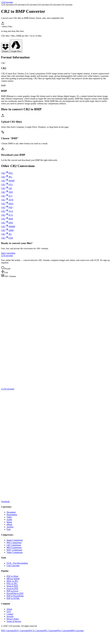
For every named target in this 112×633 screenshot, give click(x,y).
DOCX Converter (36, 630)
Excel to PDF (12, 588)
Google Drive (16, 51)
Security (10, 616)
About (9, 609)
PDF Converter (7, 630)
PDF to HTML (13, 598)
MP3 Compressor (14, 547)
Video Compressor (15, 552)
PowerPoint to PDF (15, 593)
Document (11, 512)
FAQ (9, 611)
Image (9, 522)
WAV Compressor (14, 550)
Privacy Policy (13, 619)
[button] (56, 29)
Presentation (12, 514)
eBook (9, 524)
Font (9, 529)
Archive (10, 527)
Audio (9, 519)
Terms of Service (14, 621)
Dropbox (5, 51)
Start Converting (8, 253)
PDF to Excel (12, 591)
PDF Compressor (14, 542)
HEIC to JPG (12, 581)
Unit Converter (13, 565)
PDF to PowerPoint (15, 596)
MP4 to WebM (13, 579)
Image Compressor (15, 540)
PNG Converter (63, 630)
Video (9, 517)
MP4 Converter (77, 630)
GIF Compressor (14, 545)
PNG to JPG (12, 583)
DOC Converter (21, 630)
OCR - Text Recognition (17, 563)
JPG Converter (50, 630)
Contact (10, 614)
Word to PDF (12, 586)
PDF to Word (12, 576)
